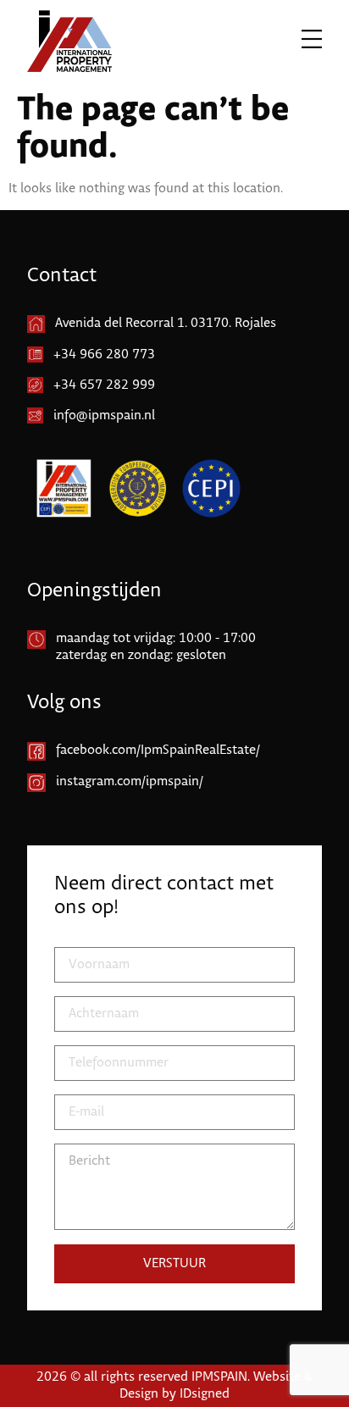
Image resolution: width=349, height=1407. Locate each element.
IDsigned (205, 1394)
